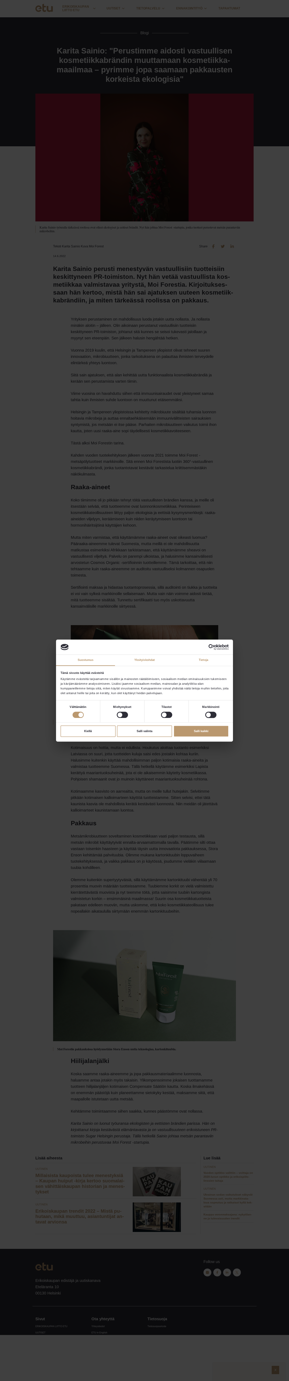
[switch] (122, 715)
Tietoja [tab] (203, 660)
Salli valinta (144, 731)
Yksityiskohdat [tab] (144, 660)
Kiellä (88, 731)
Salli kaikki (201, 731)
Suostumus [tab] (86, 660)
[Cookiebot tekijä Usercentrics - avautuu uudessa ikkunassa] (211, 647)
